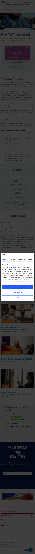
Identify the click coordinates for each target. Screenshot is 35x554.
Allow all (17, 287)
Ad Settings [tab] (21, 259)
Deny (17, 297)
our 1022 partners (12, 267)
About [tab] (30, 259)
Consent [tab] (4, 259)
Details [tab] (13, 259)
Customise (17, 292)
